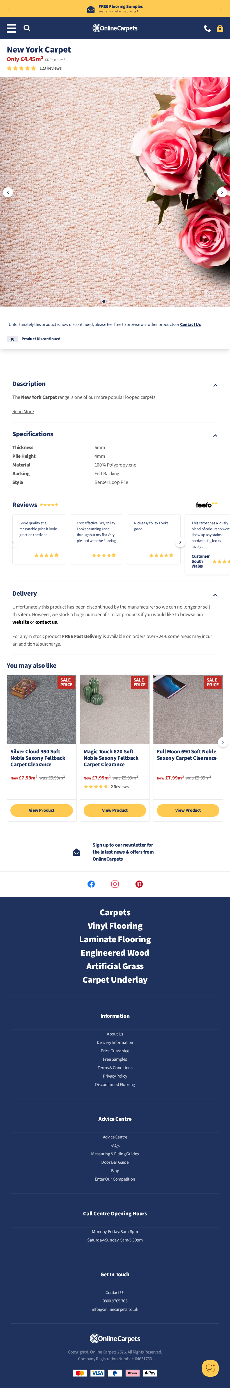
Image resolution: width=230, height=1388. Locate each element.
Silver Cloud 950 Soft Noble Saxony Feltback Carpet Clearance (37, 759)
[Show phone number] (207, 29)
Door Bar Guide (114, 1162)
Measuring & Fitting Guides (115, 1154)
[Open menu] (12, 28)
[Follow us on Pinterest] (139, 884)
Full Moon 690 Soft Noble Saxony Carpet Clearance (187, 755)
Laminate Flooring (115, 939)
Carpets (115, 912)
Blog (115, 1171)
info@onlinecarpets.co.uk (115, 1309)
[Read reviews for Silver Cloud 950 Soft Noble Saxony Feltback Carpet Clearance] (41, 789)
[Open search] (27, 28)
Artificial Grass (115, 966)
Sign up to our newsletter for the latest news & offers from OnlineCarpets (123, 852)
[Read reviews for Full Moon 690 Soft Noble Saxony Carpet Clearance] (188, 789)
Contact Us (190, 324)
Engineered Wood (115, 952)
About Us (115, 1034)
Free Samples (115, 1059)
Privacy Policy (115, 1076)
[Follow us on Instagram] (115, 884)
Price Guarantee (115, 1051)
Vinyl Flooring (115, 926)
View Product (41, 810)
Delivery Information (115, 1042)
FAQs (115, 1145)
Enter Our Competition (115, 1179)
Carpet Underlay (115, 979)
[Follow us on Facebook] (91, 884)
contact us (46, 622)
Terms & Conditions (115, 1068)
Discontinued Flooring (115, 1084)
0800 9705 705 (115, 1301)
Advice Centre (115, 1137)
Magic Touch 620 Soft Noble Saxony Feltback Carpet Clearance (111, 759)
